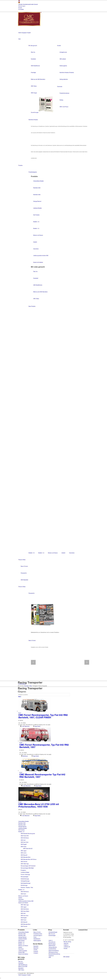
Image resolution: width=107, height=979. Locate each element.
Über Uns (35, 271)
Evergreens (23, 870)
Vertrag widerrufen (53, 947)
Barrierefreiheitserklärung (54, 954)
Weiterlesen (25, 756)
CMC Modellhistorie (37, 285)
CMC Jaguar (23, 850)
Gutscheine (35, 248)
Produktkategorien (33, 172)
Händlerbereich (37, 939)
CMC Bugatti (24, 844)
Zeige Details (37, 726)
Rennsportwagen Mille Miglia (27, 868)
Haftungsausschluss (53, 952)
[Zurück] (33, 662)
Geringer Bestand (37, 201)
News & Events (32, 640)
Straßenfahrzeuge (25, 879)
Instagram (36, 953)
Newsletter (36, 946)
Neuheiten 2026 (36, 194)
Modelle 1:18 (36, 221)
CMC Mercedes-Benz (25, 857)
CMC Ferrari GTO (25, 835)
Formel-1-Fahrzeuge (25, 874)
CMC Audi (23, 840)
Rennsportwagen (24, 876)
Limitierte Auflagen (25, 872)
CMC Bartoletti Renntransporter (28, 833)
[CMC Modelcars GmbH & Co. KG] (29, 26)
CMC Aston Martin (25, 911)
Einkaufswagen (52, 935)
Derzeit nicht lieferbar (38, 262)
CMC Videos (36, 298)
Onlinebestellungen (53, 932)
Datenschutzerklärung (54, 950)
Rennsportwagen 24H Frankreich (28, 866)
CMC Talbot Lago (25, 904)
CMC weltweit (66, 956)
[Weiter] (86, 662)
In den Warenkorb (25, 726)
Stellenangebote (37, 940)
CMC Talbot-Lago (25, 863)
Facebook (36, 951)
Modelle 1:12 (36, 228)
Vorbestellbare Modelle (38, 181)
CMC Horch (23, 894)
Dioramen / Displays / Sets (27, 887)
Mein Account (52, 933)
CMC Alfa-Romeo (25, 838)
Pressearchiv (32, 593)
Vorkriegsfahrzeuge (25, 881)
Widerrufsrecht (52, 945)
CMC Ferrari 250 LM (27, 848)
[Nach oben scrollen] (0, 978)
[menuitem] (53, 1)
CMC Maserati (24, 855)
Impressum (51, 955)
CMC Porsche (24, 861)
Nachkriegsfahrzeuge (25, 883)
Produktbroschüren (38, 933)
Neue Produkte (32, 306)
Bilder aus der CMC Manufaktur (40, 292)
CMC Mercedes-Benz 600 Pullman (28, 859)
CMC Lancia (23, 853)
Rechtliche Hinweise (33, 119)
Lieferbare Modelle (37, 208)
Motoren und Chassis (38, 235)
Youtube (35, 949)
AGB (50, 957)
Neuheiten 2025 (36, 187)
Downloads (59, 86)
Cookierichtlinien (52, 949)
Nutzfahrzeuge (24, 885)
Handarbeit (35, 278)
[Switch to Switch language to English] (19, 1)
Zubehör (35, 242)
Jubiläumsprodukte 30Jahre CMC (40, 255)
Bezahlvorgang (52, 943)
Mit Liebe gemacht (33, 45)
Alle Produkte (36, 215)
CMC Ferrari (23, 846)
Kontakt (20, 7)
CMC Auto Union (24, 842)
